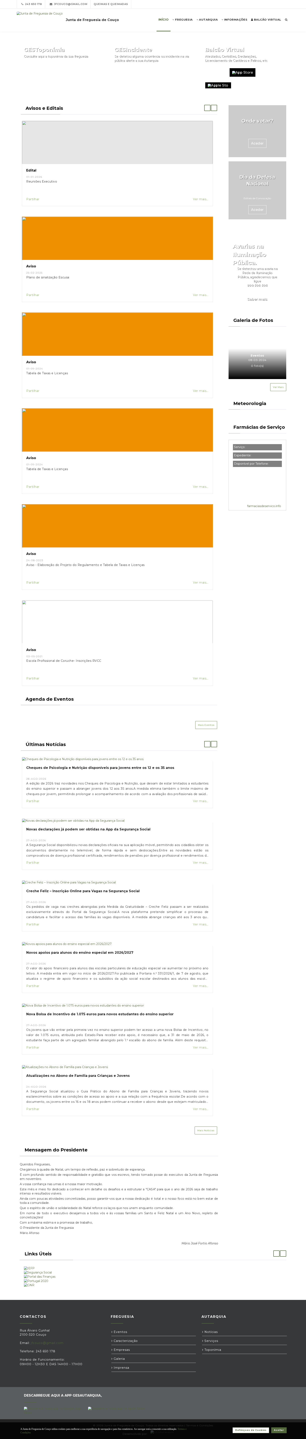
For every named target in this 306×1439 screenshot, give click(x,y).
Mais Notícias (205, 1130)
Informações (235, 19)
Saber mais (257, 299)
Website (215, 72)
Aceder (257, 143)
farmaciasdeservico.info (264, 506)
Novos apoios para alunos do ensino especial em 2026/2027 (79, 953)
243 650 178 (33, 4)
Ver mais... (201, 199)
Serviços (210, 1341)
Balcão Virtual (267, 19)
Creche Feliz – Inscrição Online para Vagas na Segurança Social (83, 891)
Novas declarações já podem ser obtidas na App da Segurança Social (88, 829)
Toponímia (212, 1350)
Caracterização (125, 1341)
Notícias (210, 1332)
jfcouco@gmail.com (69, 4)
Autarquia (208, 19)
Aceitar (279, 1430)
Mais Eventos (206, 725)
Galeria (119, 1359)
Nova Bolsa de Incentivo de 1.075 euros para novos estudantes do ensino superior (100, 1014)
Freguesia (183, 19)
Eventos (120, 1332)
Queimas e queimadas (111, 4)
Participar (181, 72)
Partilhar (32, 199)
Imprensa (121, 1368)
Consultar (91, 72)
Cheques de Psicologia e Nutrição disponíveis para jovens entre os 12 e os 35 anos (100, 768)
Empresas (121, 1350)
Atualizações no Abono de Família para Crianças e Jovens (78, 1076)
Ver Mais (278, 387)
